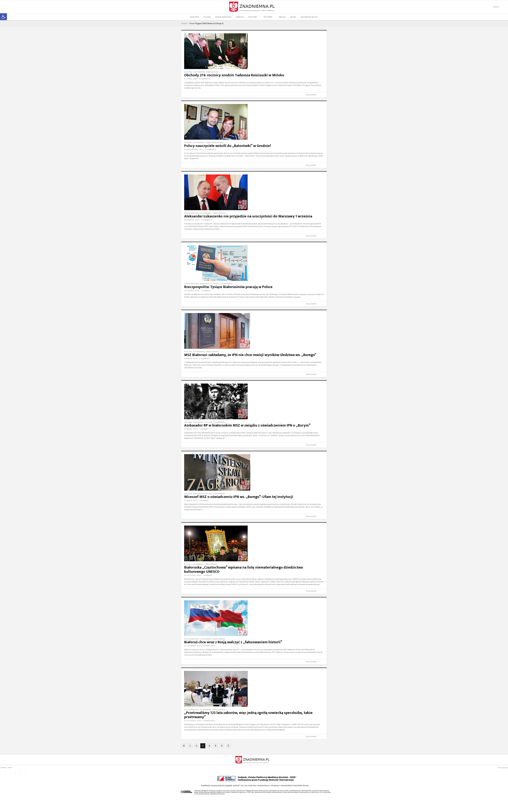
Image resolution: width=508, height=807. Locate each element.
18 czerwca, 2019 (191, 290)
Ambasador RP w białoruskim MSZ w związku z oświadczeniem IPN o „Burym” (247, 425)
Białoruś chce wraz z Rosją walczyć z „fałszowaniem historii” (233, 642)
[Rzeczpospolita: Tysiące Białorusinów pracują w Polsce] (254, 263)
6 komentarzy (209, 721)
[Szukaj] (501, 7)
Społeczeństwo (191, 213)
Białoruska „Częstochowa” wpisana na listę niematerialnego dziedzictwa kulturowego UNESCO (243, 569)
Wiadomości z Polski (209, 284)
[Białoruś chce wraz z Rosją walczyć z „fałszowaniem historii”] (254, 618)
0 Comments (204, 79)
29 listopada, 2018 (192, 575)
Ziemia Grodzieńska (214, 142)
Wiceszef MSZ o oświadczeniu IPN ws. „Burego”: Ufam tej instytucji (238, 497)
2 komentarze (209, 646)
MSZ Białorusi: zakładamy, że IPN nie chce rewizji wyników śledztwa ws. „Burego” (250, 355)
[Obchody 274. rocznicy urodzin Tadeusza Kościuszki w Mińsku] (254, 51)
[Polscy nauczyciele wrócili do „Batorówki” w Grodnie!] (254, 122)
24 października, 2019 (193, 149)
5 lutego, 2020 (190, 79)
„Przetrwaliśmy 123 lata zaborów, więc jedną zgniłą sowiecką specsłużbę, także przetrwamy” (248, 715)
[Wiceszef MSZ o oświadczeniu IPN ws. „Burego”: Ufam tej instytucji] (254, 472)
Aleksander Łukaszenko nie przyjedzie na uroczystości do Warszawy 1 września (248, 216)
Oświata (188, 142)
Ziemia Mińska (212, 72)
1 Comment (206, 290)
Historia (188, 72)
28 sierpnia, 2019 (191, 220)
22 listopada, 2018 (192, 646)
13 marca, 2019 (190, 500)
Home (184, 23)
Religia (187, 564)
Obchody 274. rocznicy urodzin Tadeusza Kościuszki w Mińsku (234, 75)
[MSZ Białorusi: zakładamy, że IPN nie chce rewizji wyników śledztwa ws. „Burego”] (254, 331)
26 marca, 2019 (190, 358)
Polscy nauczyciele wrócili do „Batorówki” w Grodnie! (227, 146)
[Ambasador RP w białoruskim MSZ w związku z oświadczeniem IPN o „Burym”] (254, 401)
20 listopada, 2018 (192, 721)
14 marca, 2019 (190, 429)
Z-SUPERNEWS (199, 72)
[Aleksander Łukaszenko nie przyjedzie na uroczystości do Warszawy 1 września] (254, 192)
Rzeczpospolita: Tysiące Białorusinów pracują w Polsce (228, 287)
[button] (3, 16)
